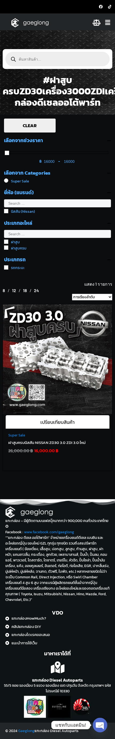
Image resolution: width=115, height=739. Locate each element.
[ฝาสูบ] (6, 242)
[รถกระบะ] (6, 267)
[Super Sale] (6, 180)
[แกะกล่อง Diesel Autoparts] (58, 667)
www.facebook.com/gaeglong (49, 532)
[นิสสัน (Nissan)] (6, 211)
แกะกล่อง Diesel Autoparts (57, 680)
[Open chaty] (100, 725)
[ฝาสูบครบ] (6, 247)
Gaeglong (26, 731)
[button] (108, 22)
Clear (30, 125)
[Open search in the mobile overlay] (57, 59)
